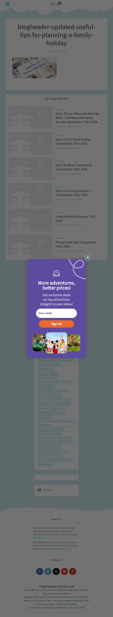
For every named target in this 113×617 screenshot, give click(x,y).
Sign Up (56, 324)
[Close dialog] (87, 257)
